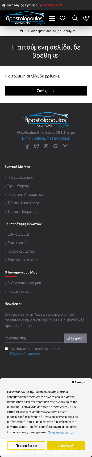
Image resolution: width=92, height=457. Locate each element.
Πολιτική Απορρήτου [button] (61, 432)
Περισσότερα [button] (26, 446)
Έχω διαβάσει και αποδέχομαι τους (34, 351)
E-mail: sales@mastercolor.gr (46, 138)
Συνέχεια (44, 91)
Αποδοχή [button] (65, 446)
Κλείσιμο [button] (79, 382)
